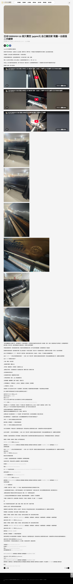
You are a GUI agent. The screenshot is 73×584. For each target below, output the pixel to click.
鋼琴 (6, 474)
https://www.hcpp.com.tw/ (15, 472)
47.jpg (19, 565)
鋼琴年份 (5, 402)
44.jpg (10, 565)
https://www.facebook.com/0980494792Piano (16, 463)
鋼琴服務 (44, 2)
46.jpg (16, 565)
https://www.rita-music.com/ (14, 544)
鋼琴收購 (10, 442)
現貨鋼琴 (24, 2)
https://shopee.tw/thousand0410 (13, 466)
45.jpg (13, 565)
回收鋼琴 (14, 531)
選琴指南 (34, 2)
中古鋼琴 (14, 353)
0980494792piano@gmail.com (34, 579)
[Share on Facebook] (10, 45)
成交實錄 (29, 2)
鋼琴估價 (56, 444)
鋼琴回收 (5, 442)
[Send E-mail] (5, 45)
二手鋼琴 (13, 395)
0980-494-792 (24, 579)
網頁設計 (41, 579)
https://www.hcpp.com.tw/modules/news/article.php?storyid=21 (23, 402)
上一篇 (6, 568)
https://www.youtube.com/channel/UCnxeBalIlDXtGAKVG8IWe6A (28, 469)
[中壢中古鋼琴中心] (7, 2)
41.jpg (5, 565)
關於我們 (49, 2)
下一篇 (66, 568)
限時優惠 (19, 2)
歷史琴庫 (39, 2)
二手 (5, 474)
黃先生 (11, 41)
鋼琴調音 (15, 560)
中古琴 (13, 422)
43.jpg (7, 565)
